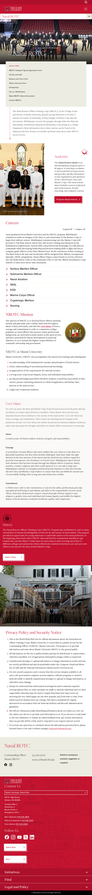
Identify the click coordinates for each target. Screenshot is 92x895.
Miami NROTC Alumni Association (22, 96)
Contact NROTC (15, 100)
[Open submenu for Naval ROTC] (89, 16)
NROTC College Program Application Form (25, 70)
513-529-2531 (27, 820)
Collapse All (80, 229)
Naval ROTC (11, 16)
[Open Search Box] (86, 2)
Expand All (67, 229)
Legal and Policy (16, 887)
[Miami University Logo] (13, 9)
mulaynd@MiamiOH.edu (60, 728)
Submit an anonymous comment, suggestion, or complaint (70, 759)
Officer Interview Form (17, 83)
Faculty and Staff (15, 75)
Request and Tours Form (18, 79)
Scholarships (14, 87)
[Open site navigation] (85, 9)
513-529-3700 (38, 755)
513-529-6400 (22, 824)
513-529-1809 (23, 817)
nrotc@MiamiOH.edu (43, 759)
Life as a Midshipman (17, 92)
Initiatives (12, 872)
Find (8, 879)
